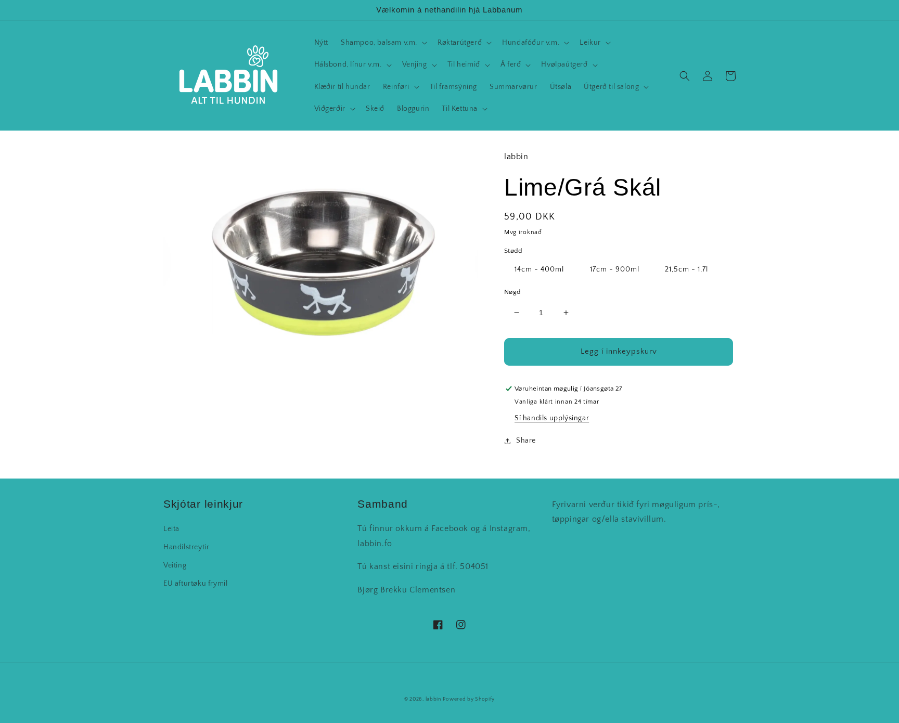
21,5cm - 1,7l (686, 269)
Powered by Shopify (469, 699)
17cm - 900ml (614, 269)
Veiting (174, 565)
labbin (433, 699)
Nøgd (512, 291)
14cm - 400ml (539, 269)
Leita (171, 529)
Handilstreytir (186, 547)
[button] (383, 43)
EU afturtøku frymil (195, 583)
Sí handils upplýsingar (552, 418)
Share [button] (526, 440)
